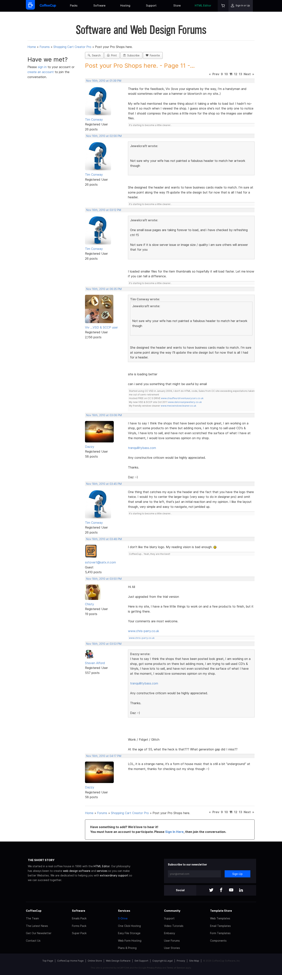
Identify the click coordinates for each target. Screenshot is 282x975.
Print (113, 55)
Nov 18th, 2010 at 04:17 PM (103, 756)
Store (177, 5)
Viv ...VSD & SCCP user (101, 327)
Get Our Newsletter (38, 933)
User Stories (172, 947)
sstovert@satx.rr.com (100, 562)
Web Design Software (118, 960)
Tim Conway (94, 119)
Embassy (169, 933)
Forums (45, 47)
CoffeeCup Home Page (70, 960)
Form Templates (220, 933)
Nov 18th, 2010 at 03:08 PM (104, 415)
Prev (215, 74)
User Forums (172, 940)
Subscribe (132, 55)
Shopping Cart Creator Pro (72, 47)
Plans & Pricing (127, 947)
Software (99, 5)
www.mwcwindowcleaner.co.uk (178, 405)
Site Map (194, 960)
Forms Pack (79, 925)
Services (124, 910)
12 (235, 74)
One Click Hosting (129, 925)
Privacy (181, 960)
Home (31, 47)
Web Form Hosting (129, 940)
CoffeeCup (33, 910)
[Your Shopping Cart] (223, 6)
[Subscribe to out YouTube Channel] (231, 890)
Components (218, 940)
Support (151, 5)
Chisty (89, 604)
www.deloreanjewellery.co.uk (185, 402)
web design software (76, 870)
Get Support (141, 960)
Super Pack (79, 933)
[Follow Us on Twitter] (211, 890)
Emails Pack (79, 918)
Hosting (125, 5)
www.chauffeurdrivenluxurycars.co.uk (182, 398)
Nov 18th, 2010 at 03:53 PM (103, 643)
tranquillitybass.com (142, 448)
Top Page (47, 960)
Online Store (95, 960)
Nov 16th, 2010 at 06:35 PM (104, 289)
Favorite (154, 55)
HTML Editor (203, 5)
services (102, 870)
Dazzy (89, 447)
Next (247, 74)
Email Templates (220, 925)
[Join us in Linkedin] (241, 890)
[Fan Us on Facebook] (221, 890)
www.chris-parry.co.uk (143, 631)
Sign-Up (237, 873)
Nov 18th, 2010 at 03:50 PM (104, 578)
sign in (43, 67)
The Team (32, 918)
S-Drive (123, 918)
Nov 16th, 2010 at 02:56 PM (104, 136)
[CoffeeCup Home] (48, 6)
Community (172, 910)
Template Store (221, 910)
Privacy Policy (154, 967)
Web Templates (220, 918)
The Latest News (37, 925)
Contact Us (33, 940)
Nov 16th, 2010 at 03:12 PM (103, 210)
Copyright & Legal (162, 960)
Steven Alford (95, 663)
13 (240, 74)
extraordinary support (114, 875)
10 (226, 74)
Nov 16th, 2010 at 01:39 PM (103, 80)
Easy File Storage (129, 933)
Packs (74, 5)
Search (95, 55)
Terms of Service (176, 967)
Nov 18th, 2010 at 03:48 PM (104, 539)
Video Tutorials (173, 925)
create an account (40, 72)
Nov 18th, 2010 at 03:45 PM (104, 483)
